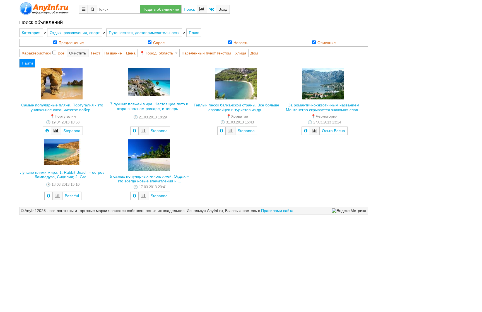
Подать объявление (161, 9)
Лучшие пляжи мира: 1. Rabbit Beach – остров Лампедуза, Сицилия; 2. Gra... (62, 174)
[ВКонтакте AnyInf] (211, 9)
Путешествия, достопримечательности (144, 32)
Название (113, 53)
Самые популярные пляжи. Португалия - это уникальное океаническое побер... (62, 107)
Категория (31, 32)
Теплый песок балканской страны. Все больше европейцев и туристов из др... (236, 107)
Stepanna (71, 130)
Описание (326, 43)
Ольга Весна (333, 130)
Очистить (77, 53)
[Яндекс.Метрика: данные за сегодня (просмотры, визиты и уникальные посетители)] (349, 210)
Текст (95, 53)
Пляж (194, 32)
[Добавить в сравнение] (56, 131)
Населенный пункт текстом (206, 53)
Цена (131, 53)
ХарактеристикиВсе (43, 53)
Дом (254, 53)
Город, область (159, 53)
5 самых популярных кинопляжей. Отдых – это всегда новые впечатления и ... (149, 178)
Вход (222, 9)
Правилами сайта (277, 210)
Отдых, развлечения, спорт (75, 32)
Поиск (189, 9)
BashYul (72, 196)
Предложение (71, 43)
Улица (240, 53)
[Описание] (47, 131)
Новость (240, 43)
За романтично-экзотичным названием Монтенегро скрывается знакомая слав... (323, 107)
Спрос (159, 43)
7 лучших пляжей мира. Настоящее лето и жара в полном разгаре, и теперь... (149, 106)
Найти (27, 63)
